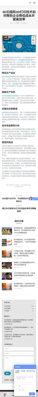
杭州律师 (12, 380)
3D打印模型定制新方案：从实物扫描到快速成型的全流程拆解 (24, 274)
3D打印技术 (7, 39)
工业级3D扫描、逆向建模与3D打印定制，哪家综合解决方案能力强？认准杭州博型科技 (24, 253)
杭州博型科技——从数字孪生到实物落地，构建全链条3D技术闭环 (24, 285)
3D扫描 (20, 60)
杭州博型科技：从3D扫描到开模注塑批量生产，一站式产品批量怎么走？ (25, 242)
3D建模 (5, 37)
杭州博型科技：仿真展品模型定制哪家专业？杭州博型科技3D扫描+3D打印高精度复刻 (25, 230)
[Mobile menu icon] (34, 3)
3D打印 (4, 112)
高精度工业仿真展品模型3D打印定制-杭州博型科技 (24, 264)
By (26, 185)
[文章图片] (7, 231)
